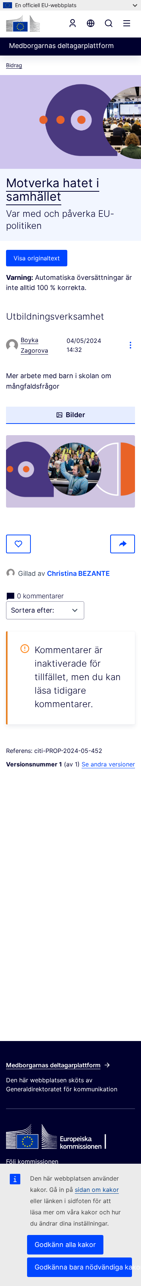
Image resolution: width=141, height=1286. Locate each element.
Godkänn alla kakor (65, 1244)
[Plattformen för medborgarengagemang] (70, 1137)
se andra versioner (108, 764)
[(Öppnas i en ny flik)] (70, 471)
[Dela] (122, 544)
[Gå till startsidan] (23, 23)
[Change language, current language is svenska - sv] (90, 23)
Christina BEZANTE (78, 573)
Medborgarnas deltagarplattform (53, 1065)
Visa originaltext (37, 258)
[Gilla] (18, 544)
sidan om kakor (97, 1189)
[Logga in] (72, 23)
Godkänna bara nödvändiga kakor (83, 1267)
